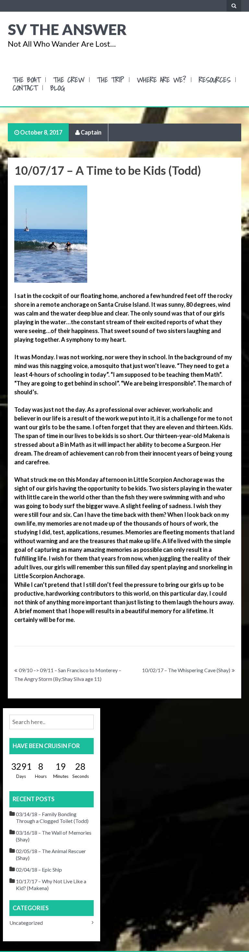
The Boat (27, 79)
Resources (215, 79)
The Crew (68, 79)
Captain (90, 132)
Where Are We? (161, 79)
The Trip (110, 79)
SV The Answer (67, 29)
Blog (57, 87)
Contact (25, 87)
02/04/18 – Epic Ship (39, 869)
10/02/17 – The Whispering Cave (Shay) (186, 670)
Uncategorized (26, 923)
